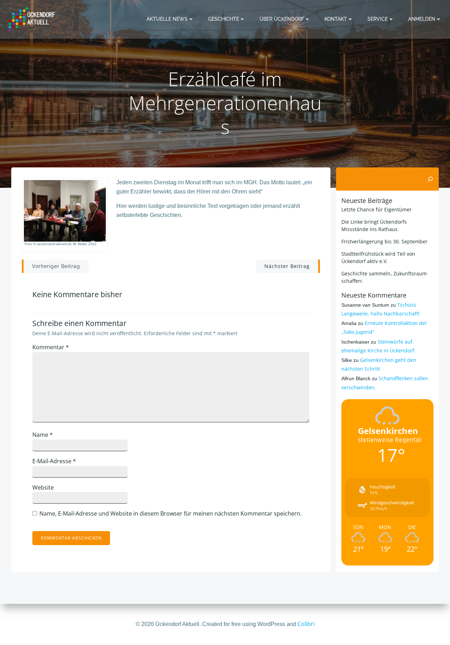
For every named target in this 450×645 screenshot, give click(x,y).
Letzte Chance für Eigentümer (376, 209)
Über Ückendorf (281, 19)
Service (377, 19)
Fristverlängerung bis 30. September (384, 241)
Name (42, 435)
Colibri (306, 624)
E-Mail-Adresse (54, 461)
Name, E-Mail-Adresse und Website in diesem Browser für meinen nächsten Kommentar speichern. (170, 513)
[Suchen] (430, 179)
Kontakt (335, 19)
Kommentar (50, 347)
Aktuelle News (167, 19)
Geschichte (223, 19)
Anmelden (421, 19)
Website (43, 487)
